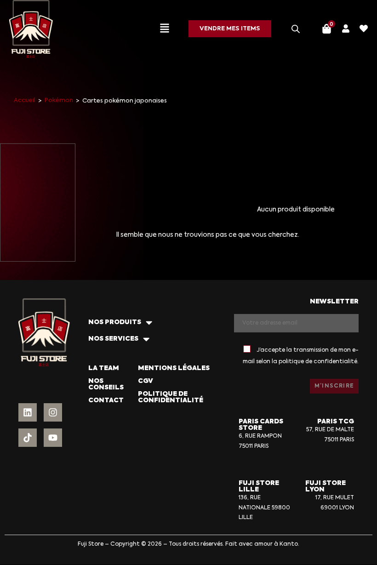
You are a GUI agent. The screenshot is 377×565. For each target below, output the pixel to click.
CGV (145, 381)
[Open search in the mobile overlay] (295, 29)
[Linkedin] (27, 412)
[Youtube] (53, 437)
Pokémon (59, 100)
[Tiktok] (27, 437)
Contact (106, 400)
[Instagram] (53, 412)
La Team (103, 368)
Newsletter (334, 301)
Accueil (24, 100)
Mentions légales (174, 368)
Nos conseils (106, 384)
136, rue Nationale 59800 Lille (264, 507)
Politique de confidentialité (170, 397)
